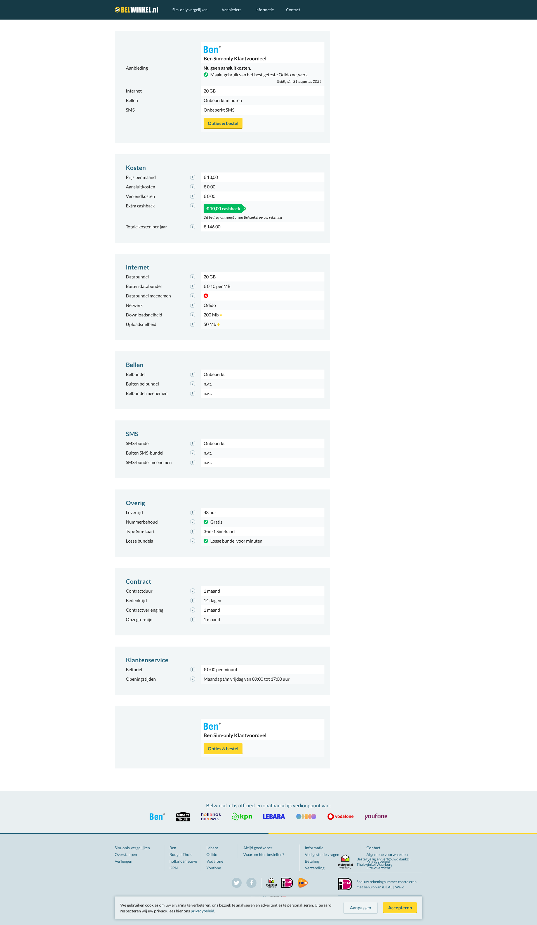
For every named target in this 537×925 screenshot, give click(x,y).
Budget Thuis (180, 854)
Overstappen (126, 854)
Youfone (213, 867)
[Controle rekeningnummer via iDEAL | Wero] (345, 883)
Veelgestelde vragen (322, 854)
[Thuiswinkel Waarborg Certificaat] (345, 862)
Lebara (212, 847)
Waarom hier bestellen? (263, 854)
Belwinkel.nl (138, 10)
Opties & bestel (223, 123)
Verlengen (123, 861)
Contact (293, 9)
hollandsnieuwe (183, 861)
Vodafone (214, 861)
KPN (173, 867)
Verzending (314, 867)
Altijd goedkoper (257, 847)
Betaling (312, 861)
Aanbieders (231, 9)
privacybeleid (202, 911)
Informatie (264, 9)
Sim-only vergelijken (190, 9)
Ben (172, 847)
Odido (211, 854)
